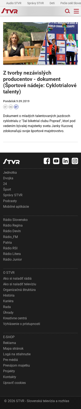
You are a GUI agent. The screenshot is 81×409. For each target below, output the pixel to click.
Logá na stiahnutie (17, 354)
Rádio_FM (10, 237)
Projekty (9, 371)
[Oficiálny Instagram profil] (75, 161)
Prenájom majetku (16, 365)
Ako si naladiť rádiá (17, 278)
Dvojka (8, 178)
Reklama (9, 343)
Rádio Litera (12, 254)
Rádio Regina (13, 225)
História (9, 295)
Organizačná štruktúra (19, 290)
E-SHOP (9, 337)
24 (5, 184)
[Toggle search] (67, 11)
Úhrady (8, 313)
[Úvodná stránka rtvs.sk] (9, 11)
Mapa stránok (13, 348)
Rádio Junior (12, 259)
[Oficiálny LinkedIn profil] (65, 161)
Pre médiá (10, 360)
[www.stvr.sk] (11, 161)
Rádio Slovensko (15, 220)
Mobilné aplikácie (16, 207)
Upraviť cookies (14, 383)
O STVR (9, 273)
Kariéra (8, 301)
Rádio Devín (12, 231)
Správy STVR (35, 3)
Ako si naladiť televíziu (19, 284)
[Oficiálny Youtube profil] (56, 161)
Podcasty (10, 201)
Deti (52, 3)
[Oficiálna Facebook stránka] (47, 161)
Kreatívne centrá (15, 318)
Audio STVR (14, 3)
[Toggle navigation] (76, 11)
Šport (7, 189)
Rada (7, 307)
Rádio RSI (10, 248)
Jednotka (10, 173)
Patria (7, 243)
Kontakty (9, 377)
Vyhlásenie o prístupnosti (21, 324)
